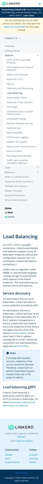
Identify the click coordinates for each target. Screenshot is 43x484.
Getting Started (12, 50)
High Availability (15, 132)
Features (9, 55)
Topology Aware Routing (19, 155)
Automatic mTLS (15, 79)
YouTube (33, 458)
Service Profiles (14, 151)
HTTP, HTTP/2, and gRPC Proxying (19, 61)
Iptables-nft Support (17, 141)
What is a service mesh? (17, 176)
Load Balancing (14, 93)
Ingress (10, 83)
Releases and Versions (16, 186)
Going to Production (15, 195)
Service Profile (19, 333)
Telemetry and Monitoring (20, 88)
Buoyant (21, 436)
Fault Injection (14, 128)
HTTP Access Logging (17, 137)
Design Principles (13, 190)
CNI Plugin (12, 106)
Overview (9, 46)
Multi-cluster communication (21, 146)
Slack (7, 458)
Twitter (32, 462)
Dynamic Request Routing (20, 123)
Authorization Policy (17, 97)
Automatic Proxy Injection (19, 102)
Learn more (28, 15)
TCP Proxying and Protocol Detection (20, 68)
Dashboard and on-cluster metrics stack (20, 113)
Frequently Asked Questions (19, 181)
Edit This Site (21, 473)
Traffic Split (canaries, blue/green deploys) (17, 161)
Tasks (7, 167)
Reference (10, 172)
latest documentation (15, 26)
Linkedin (33, 454)
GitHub (8, 454)
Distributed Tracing (16, 118)
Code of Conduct (24, 440)
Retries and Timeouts (17, 74)
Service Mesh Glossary (16, 199)
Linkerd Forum (12, 462)
